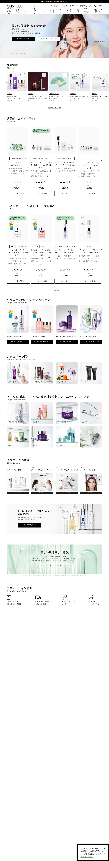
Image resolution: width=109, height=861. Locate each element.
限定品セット (35, 11)
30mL (12, 246)
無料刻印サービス (86, 6)
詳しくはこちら (17, 492)
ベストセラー (26, 11)
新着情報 (17, 11)
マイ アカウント (56, 6)
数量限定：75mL (64, 246)
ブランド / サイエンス (97, 11)
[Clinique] (15, 6)
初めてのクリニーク (9, 11)
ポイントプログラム (70, 6)
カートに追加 (18, 193)
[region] (93, 852)
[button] (101, 6)
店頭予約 (78, 11)
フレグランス (69, 11)
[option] (16, 86)
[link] (17, 140)
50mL (43, 246)
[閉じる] (102, 851)
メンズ (60, 10)
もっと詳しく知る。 (86, 856)
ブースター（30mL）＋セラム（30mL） (23, 158)
